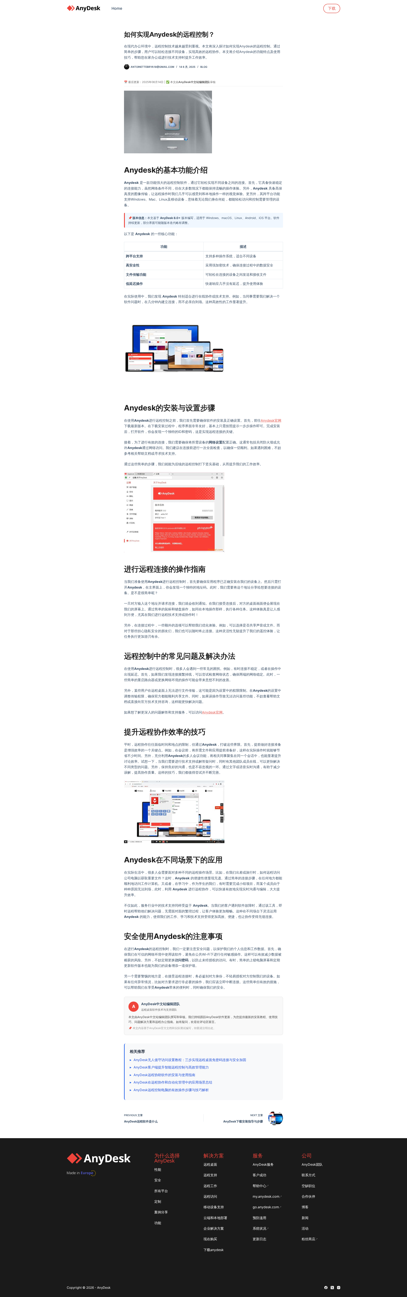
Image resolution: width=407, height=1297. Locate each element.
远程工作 (210, 1186)
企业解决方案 (214, 1228)
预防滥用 (259, 1218)
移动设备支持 (214, 1207)
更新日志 (259, 1239)
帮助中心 (259, 1186)
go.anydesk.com (266, 1207)
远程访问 (210, 1196)
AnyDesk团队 (312, 1164)
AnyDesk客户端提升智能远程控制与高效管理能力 (171, 1067)
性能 (157, 1169)
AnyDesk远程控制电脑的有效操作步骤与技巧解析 (171, 1090)
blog (203, 66)
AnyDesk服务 (263, 1164)
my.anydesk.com (266, 1196)
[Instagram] (338, 1287)
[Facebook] (326, 1287)
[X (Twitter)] (332, 1287)
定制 (157, 1201)
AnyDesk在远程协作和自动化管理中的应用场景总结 (173, 1082)
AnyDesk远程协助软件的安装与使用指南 (164, 1075)
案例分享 (161, 1212)
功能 (157, 1223)
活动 (305, 1228)
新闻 (305, 1218)
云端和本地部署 (215, 1218)
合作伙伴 (308, 1196)
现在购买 (210, 1239)
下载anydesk (214, 1250)
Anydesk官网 (271, 420)
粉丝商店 (308, 1239)
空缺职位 (308, 1186)
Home (117, 8)
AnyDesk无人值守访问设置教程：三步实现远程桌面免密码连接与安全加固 (190, 1060)
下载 (332, 8)
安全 (157, 1180)
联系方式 (308, 1175)
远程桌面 (210, 1164)
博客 (305, 1207)
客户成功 (259, 1175)
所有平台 (161, 1191)
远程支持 (210, 1175)
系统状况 (259, 1228)
